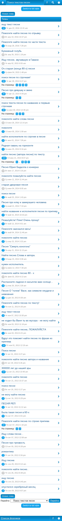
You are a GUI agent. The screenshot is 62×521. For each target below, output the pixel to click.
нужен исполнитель (13, 264)
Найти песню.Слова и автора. (18, 255)
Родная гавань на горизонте (17, 145)
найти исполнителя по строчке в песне (23, 136)
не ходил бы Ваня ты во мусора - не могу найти (29, 320)
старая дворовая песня (15, 184)
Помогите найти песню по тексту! (20, 302)
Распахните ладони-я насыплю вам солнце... (27, 281)
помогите (7, 127)
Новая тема (8, 14)
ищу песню (8, 478)
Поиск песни (9, 350)
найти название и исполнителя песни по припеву (30, 211)
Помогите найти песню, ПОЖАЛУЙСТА (24, 329)
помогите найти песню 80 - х (18, 273)
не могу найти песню (13, 394)
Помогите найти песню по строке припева (25, 421)
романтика (8, 451)
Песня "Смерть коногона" (16, 246)
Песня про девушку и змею (17, 90)
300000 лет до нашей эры (16, 368)
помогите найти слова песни (18, 119)
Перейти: (5, 501)
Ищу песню (8, 460)
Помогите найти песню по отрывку (21, 33)
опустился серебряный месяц (18, 486)
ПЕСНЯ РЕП (9, 403)
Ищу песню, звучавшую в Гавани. (20, 59)
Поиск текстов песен (18, 2)
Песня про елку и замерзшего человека (24, 202)
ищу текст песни (11, 24)
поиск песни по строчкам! (16, 77)
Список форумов (10, 518)
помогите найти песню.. (15, 469)
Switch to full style (31, 8)
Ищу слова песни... (12, 433)
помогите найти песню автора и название (25, 359)
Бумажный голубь (12, 51)
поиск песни (8, 193)
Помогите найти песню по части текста (24, 42)
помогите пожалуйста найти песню (21, 175)
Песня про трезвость (13, 442)
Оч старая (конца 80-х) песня (18, 68)
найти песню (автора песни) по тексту (23, 154)
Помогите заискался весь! (16, 228)
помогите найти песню (14, 237)
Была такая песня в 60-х (15, 412)
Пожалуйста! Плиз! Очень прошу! (20, 220)
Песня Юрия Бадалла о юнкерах (20, 167)
